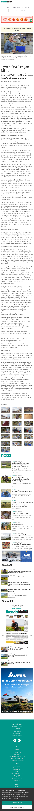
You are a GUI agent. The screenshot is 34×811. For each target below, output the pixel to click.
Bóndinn (17, 771)
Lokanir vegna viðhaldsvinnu (21, 535)
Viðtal (23, 11)
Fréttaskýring (15, 7)
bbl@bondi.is (17, 733)
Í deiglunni (25, 7)
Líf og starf (17, 775)
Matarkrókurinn (17, 768)
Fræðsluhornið (17, 752)
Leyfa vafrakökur (17, 802)
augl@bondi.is (18, 735)
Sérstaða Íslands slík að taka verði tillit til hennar (19, 590)
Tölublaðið (7, 601)
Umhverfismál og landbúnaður (17, 756)
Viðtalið (17, 777)
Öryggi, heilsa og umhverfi (17, 760)
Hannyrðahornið (17, 769)
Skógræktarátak (17, 524)
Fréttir (7, 7)
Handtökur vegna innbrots (20, 513)
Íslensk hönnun (17, 766)
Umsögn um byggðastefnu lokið (22, 502)
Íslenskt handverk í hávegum (21, 544)
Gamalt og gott (17, 751)
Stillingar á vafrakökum (17, 807)
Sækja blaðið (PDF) (17, 608)
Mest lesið (7, 565)
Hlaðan (17, 786)
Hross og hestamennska (17, 758)
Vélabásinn (17, 780)
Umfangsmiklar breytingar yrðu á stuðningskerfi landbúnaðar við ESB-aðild (21, 464)
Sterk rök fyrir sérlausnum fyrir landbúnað (17, 596)
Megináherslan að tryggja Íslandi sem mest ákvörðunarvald (19, 648)
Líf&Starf (17, 763)
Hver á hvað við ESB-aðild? (16, 577)
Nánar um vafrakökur (13, 798)
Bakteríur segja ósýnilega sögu (22, 492)
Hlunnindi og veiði (17, 778)
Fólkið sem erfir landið (17, 773)
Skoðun (17, 749)
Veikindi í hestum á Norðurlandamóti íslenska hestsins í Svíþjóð (20, 479)
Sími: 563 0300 (18, 731)
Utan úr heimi (13, 11)
